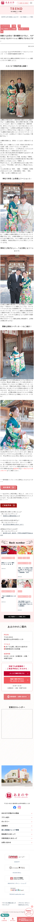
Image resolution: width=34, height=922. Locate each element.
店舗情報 (4, 920)
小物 (13, 26)
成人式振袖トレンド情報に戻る (17, 616)
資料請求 (12, 920)
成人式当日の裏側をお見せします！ (13, 524)
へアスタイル (5, 26)
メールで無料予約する (17, 673)
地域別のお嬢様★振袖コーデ (11, 516)
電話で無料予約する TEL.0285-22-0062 (17, 680)
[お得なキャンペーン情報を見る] (29, 912)
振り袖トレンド (23, 29)
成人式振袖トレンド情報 (8, 29)
